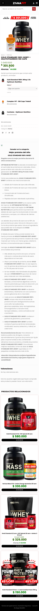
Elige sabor (19, 440)
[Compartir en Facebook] (6, 132)
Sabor (9, 85)
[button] (3, 3)
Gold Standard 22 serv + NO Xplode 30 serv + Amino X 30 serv (19, 534)
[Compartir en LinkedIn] (12, 132)
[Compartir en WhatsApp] (2, 132)
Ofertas (9, 55)
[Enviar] (34, 9)
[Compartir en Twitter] (9, 132)
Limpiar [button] (9, 92)
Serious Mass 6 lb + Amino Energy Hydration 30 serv (19, 484)
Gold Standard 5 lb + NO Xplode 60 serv (19, 434)
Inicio (3, 55)
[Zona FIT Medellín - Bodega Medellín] (19, 3)
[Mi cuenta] (34, 3)
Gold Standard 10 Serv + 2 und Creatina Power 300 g (19, 590)
